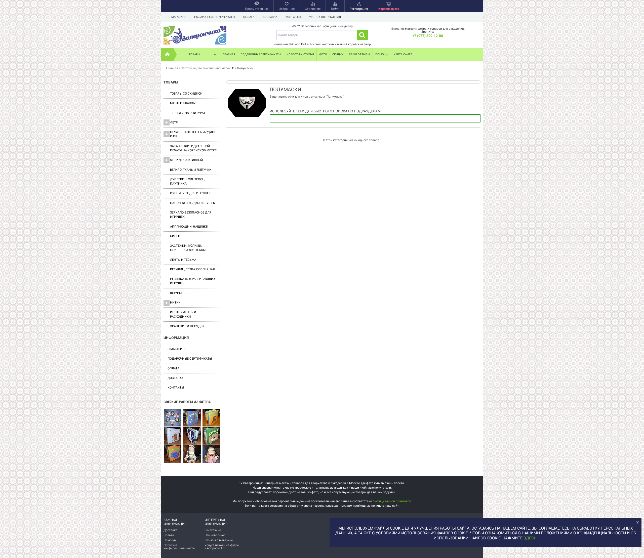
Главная (229, 54)
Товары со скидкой (186, 93)
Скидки (338, 54)
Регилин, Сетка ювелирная (192, 269)
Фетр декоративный (186, 160)
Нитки (175, 302)
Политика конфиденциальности (179, 546)
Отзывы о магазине (219, 540)
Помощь (381, 54)
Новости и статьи (300, 54)
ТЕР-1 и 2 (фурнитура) (187, 113)
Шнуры (176, 293)
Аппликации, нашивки (189, 226)
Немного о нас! (215, 535)
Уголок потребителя (325, 17)
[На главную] (167, 54)
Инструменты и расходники (183, 314)
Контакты (293, 17)
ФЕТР (174, 122)
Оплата (248, 17)
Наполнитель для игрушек (192, 203)
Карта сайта (403, 54)
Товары (194, 54)
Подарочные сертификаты (214, 17)
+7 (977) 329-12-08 (427, 36)
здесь (530, 538)
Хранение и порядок (187, 326)
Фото (323, 54)
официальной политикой (393, 501)
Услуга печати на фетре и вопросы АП (222, 546)
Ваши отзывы (359, 54)
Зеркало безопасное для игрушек (190, 215)
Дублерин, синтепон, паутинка (187, 181)
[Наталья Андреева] (172, 418)
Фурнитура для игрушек (190, 193)
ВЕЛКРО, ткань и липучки (191, 169)
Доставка (270, 17)
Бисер (175, 236)
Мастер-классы (182, 103)
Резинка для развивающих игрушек (192, 281)
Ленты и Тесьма (183, 260)
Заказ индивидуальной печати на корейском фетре (193, 148)
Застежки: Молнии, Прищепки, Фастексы (188, 248)
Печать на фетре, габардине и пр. (193, 134)
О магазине (177, 17)
